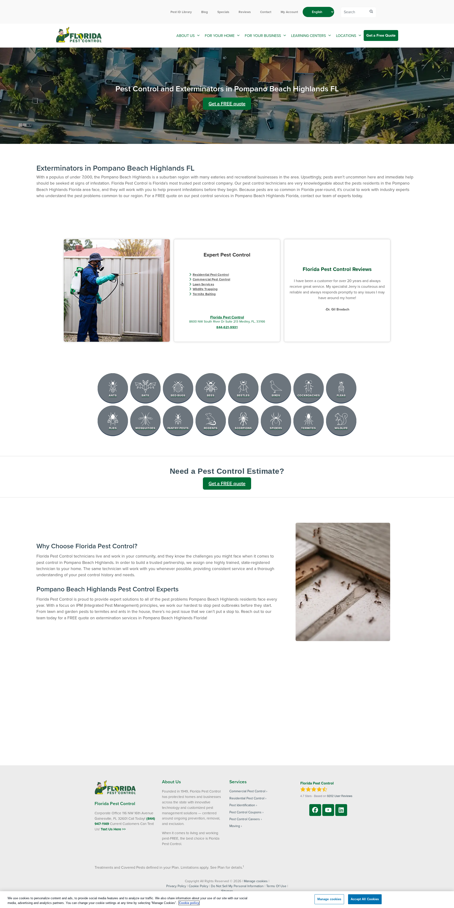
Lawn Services (203, 284)
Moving (234, 826)
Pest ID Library (181, 11)
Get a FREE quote (227, 103)
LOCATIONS (346, 35)
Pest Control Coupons (245, 812)
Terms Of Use (276, 886)
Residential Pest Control (211, 274)
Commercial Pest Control (211, 279)
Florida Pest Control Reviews (337, 269)
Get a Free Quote (381, 35)
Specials (223, 11)
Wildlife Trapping (205, 289)
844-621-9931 (227, 327)
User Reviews (339, 796)
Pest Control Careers (244, 819)
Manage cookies (256, 881)
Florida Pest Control (227, 317)
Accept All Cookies (365, 899)
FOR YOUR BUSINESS (263, 35)
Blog (204, 11)
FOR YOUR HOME (220, 35)
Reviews (245, 11)
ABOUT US (185, 35)
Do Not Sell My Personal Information (237, 886)
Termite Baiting (204, 294)
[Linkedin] (341, 810)
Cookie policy (189, 903)
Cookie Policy (198, 886)
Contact (265, 11)
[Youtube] (328, 810)
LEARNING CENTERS (308, 35)
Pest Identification (242, 805)
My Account (289, 11)
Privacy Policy (176, 886)
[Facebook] (315, 810)
